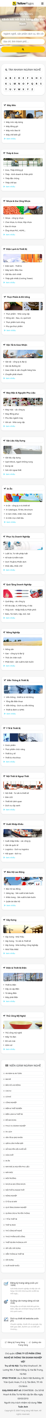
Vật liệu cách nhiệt (13, 274)
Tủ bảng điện (11, 993)
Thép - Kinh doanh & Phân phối (19, 174)
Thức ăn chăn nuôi (13, 657)
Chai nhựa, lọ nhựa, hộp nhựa (18, 222)
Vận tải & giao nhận (16, 344)
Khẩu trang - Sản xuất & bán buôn (21, 897)
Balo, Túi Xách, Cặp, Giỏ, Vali (17, 614)
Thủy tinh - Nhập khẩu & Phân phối (20, 609)
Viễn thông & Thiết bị (18, 680)
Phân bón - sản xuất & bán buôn (19, 661)
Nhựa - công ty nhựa (14, 218)
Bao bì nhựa (10, 226)
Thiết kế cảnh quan (13, 801)
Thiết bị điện (10, 984)
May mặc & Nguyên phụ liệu (20, 392)
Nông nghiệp (13, 632)
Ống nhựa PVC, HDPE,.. (15, 230)
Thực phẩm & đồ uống (18, 297)
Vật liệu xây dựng (15, 440)
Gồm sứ (8, 1045)
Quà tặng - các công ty (15, 601)
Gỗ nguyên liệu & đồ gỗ (15, 1149)
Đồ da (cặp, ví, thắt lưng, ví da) (18, 605)
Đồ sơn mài (10, 1041)
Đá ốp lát (9, 466)
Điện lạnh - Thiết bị (13, 266)
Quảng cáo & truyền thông (17, 1213)
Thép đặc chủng (12, 178)
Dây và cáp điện (12, 989)
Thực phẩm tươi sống (15, 322)
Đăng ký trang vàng (24, 1283)
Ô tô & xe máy (11, 1201)
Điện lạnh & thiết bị (16, 249)
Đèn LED (9, 797)
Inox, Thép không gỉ (14, 170)
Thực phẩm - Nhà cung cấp (18, 313)
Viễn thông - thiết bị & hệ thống (20, 697)
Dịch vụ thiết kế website (24, 1319)
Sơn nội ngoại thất (13, 470)
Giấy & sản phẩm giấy (14, 1143)
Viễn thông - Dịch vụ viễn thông (20, 705)
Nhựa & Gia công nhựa (18, 201)
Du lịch (8, 1131)
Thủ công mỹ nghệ (16, 1015)
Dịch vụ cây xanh (12, 805)
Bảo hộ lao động (15, 872)
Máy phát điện (11, 997)
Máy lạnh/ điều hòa (13, 270)
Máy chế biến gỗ (13, 134)
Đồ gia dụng (10, 1120)
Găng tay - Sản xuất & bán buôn (20, 893)
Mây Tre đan (10, 1036)
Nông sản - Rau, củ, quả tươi (18, 318)
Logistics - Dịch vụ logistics (17, 849)
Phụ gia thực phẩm (14, 326)
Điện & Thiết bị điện (16, 967)
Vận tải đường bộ (12, 366)
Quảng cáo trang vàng (24, 1301)
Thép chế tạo (10, 182)
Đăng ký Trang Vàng (16, 1342)
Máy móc (11, 105)
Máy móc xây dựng (14, 122)
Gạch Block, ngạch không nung (19, 461)
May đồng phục (12, 414)
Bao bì (8, 1079)
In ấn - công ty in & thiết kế (18, 505)
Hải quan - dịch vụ (13, 853)
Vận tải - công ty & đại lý (16, 361)
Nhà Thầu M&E (11, 949)
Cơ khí (8, 1097)
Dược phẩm (10, 745)
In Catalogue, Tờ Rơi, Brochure (19, 509)
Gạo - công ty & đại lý (14, 653)
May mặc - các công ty (15, 409)
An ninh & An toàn (13, 1073)
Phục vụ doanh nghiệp (18, 536)
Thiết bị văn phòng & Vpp (16, 1242)
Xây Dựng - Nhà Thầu (14, 936)
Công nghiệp (11, 1102)
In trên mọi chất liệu (15, 518)
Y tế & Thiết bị (13, 728)
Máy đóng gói (12, 126)
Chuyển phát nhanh (13, 374)
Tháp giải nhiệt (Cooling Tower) (19, 278)
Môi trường (10, 1178)
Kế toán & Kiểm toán (14, 557)
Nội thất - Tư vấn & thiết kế (17, 793)
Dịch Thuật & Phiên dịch (15, 561)
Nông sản (9, 649)
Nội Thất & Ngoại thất (17, 776)
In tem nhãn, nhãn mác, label (19, 514)
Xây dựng (11, 920)
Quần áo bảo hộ (13, 901)
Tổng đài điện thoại (14, 701)
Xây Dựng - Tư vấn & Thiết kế (18, 941)
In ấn (9, 488)
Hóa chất (9, 1155)
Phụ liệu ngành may (14, 418)
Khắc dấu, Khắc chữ (13, 566)
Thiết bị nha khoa (12, 757)
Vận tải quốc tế (11, 845)
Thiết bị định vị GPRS (15, 709)
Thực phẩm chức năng (15, 749)
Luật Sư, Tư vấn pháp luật (16, 553)
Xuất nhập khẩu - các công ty (18, 841)
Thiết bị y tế (10, 753)
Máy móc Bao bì (13, 130)
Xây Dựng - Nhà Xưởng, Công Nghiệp (21, 945)
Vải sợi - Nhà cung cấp (15, 422)
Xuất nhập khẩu (14, 824)
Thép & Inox (12, 153)
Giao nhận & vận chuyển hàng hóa (20, 370)
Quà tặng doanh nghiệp (18, 584)
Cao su (8, 1091)
